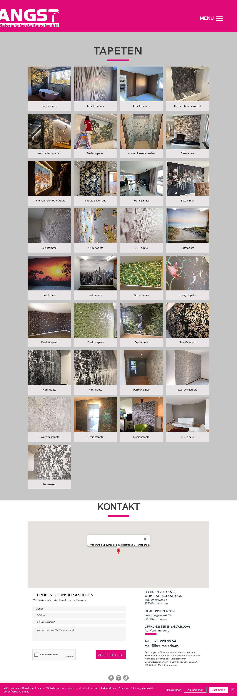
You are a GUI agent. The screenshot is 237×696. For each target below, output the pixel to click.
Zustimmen (218, 690)
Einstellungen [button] (173, 690)
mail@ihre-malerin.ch (162, 646)
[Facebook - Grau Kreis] (111, 678)
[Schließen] (232, 689)
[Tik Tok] (126, 678)
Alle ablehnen (195, 690)
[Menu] (219, 18)
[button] (49, 89)
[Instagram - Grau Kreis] (118, 678)
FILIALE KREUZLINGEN (160, 611)
